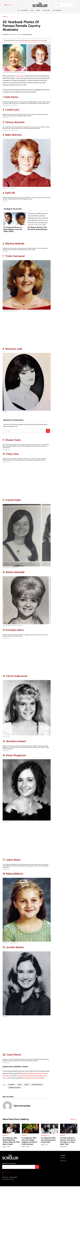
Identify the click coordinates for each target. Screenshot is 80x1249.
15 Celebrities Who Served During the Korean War (48, 1140)
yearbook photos (14, 1087)
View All (72, 1119)
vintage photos (37, 1084)
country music (19, 76)
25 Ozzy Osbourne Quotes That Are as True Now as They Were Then (68, 1141)
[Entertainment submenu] (50, 10)
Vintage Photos (45, 1135)
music (19, 1084)
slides (27, 1084)
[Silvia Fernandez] (7, 1106)
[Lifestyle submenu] (40, 10)
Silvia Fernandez (27, 34)
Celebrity (5, 16)
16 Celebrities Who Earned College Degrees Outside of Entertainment (29, 1141)
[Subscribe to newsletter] (48, 431)
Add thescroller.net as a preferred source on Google (33, 40)
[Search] (73, 5)
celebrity (12, 1084)
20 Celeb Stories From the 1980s (33, 1078)
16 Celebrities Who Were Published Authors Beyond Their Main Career (11, 1141)
